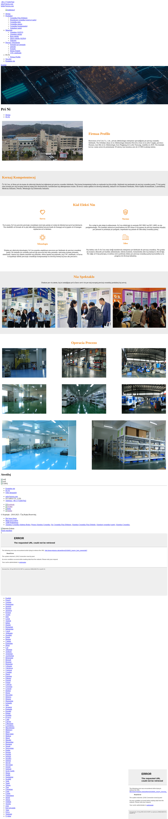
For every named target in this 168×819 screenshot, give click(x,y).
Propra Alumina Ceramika (40, 525)
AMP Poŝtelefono (11, 523)
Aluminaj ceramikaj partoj (105, 525)
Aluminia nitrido (16, 34)
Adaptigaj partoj (16, 28)
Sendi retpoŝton (6, 531)
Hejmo (7, 14)
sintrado (13, 47)
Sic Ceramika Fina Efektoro (61, 525)
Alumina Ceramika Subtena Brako (17, 525)
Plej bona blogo (11, 518)
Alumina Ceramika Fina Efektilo (84, 525)
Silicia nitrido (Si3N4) (18, 38)
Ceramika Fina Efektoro (18, 18)
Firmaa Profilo (15, 57)
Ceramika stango (16, 24)
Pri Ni (7, 117)
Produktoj (9, 16)
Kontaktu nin (10, 61)
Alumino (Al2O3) (16, 32)
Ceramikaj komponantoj (18, 26)
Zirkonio (13, 40)
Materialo (8, 30)
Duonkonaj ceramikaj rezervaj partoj (23, 20)
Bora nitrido (14, 36)
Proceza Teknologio (12, 43)
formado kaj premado (17, 45)
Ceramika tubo (15, 22)
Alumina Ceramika (123, 525)
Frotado (13, 49)
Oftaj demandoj (11, 493)
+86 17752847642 (7, 2)
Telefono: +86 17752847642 (15, 501)
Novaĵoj (8, 59)
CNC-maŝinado (15, 53)
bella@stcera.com (7, 6)
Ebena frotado (15, 51)
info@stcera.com (7, 4)
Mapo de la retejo (11, 520)
